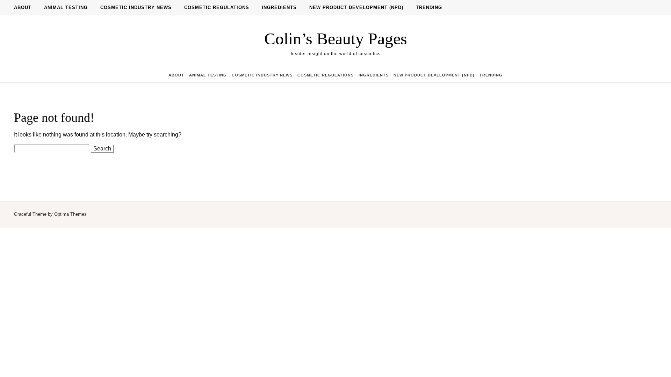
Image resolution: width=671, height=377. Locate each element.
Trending (429, 7)
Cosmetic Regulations (216, 7)
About (22, 7)
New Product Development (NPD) (356, 7)
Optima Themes (70, 214)
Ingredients (279, 7)
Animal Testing (66, 7)
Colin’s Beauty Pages (335, 38)
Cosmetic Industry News (136, 7)
